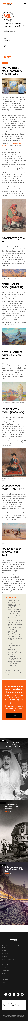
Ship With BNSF (6, 979)
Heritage (12, 31)
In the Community (6, 967)
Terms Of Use (6, 1015)
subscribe (14, 715)
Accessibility (5, 953)
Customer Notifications (8, 959)
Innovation (15, 30)
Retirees (4, 973)
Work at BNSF (5, 988)
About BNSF (5, 950)
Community (6, 31)
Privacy (22, 1015)
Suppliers (4, 982)
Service (9, 30)
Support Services (6, 985)
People (20, 30)
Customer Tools (6, 965)
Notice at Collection (15, 1015)
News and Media (6, 970)
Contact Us (5, 956)
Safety (5, 30)
